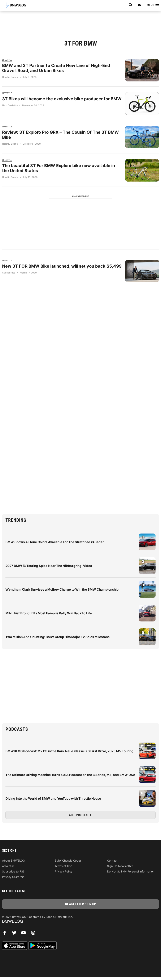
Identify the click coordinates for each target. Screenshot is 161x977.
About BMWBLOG (13, 860)
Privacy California (13, 877)
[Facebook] (6, 934)
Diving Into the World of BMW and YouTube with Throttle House (53, 798)
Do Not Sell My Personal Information (131, 871)
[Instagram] (34, 934)
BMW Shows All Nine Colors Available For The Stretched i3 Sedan (54, 542)
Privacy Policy (63, 871)
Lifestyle (7, 60)
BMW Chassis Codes (68, 860)
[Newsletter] (139, 5)
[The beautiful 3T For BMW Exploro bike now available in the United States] (142, 170)
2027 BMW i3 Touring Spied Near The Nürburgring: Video (48, 566)
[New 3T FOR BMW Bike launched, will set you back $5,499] (142, 271)
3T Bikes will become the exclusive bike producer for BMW (62, 98)
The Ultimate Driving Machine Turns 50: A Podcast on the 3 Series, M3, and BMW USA (70, 775)
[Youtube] (25, 934)
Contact (112, 860)
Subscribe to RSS (13, 871)
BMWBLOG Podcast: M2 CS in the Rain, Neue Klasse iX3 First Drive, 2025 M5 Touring (69, 751)
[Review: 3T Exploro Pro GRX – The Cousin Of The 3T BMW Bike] (142, 137)
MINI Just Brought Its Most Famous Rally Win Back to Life (48, 613)
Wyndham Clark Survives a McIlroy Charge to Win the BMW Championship (61, 589)
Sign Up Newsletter (120, 866)
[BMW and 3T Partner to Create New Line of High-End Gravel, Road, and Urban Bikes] (142, 70)
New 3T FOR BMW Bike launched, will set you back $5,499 (62, 266)
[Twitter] (16, 934)
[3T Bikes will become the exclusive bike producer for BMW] (142, 103)
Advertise (8, 866)
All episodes (78, 815)
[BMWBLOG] (80, 921)
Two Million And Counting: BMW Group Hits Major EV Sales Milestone (57, 637)
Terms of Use (63, 866)
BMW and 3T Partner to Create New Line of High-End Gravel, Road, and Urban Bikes (56, 68)
